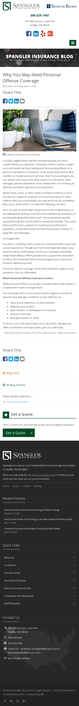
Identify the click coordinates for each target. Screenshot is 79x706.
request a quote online (43, 475)
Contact (26, 486)
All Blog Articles (16, 385)
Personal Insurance (17, 402)
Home (6, 486)
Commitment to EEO (14, 694)
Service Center (12, 572)
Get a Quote (15, 433)
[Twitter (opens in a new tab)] (10, 101)
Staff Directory (12, 603)
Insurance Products (15, 580)
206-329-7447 (15, 637)
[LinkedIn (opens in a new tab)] (36, 33)
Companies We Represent (18, 595)
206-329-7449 (15, 643)
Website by (36, 694)
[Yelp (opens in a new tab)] (43, 33)
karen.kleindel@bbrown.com (24, 652)
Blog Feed (12, 373)
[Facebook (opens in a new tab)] (28, 33)
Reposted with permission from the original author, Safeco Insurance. (40, 332)
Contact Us (10, 565)
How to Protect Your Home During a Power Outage (32, 511)
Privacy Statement (64, 690)
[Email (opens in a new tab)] (22, 101)
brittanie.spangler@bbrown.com (39, 648)
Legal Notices (43, 690)
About (15, 486)
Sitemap (37, 486)
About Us (9, 557)
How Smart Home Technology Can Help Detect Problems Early (38, 521)
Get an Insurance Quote (17, 588)
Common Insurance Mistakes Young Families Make (32, 530)
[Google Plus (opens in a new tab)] (50, 33)
